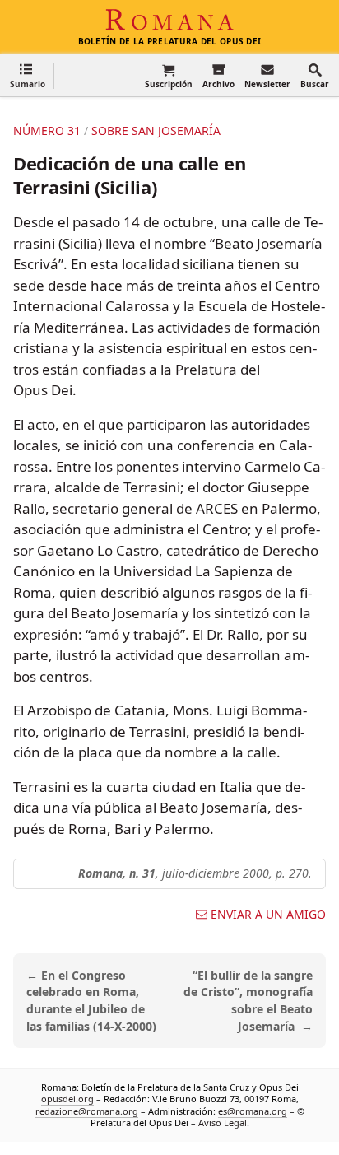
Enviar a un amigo (268, 914)
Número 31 (47, 130)
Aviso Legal (222, 1122)
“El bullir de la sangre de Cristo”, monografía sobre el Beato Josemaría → (248, 1000)
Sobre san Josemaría (156, 130)
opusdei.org (67, 1098)
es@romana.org (252, 1110)
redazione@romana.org (86, 1110)
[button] (27, 75)
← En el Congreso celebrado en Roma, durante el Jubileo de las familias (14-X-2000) (91, 1000)
